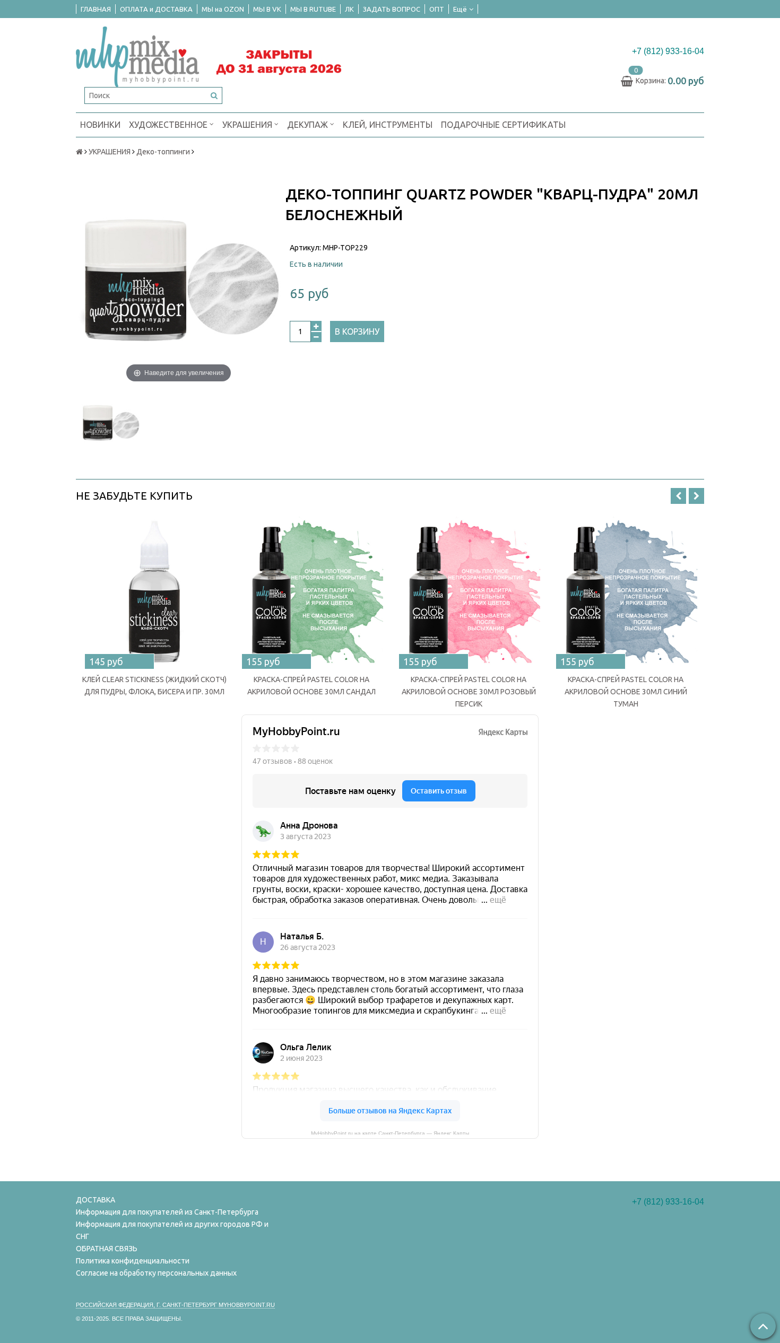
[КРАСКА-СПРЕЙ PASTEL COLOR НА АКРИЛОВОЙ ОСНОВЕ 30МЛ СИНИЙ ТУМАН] (625, 591)
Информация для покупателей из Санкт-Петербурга (167, 1212)
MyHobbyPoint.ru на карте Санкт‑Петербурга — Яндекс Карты (390, 1132)
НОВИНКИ (100, 124)
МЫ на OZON (223, 9)
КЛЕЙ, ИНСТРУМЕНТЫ (387, 124)
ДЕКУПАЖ (308, 124)
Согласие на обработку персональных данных (156, 1273)
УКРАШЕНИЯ (248, 124)
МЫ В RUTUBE (313, 9)
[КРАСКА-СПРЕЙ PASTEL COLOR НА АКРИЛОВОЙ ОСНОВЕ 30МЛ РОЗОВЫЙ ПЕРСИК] (468, 591)
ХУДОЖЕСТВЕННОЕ (169, 124)
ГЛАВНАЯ (96, 9)
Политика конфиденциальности (132, 1261)
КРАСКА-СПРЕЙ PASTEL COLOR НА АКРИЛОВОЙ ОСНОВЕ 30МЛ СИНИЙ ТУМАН (626, 691)
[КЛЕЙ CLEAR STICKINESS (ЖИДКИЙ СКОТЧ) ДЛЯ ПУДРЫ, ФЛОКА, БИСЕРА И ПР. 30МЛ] (154, 591)
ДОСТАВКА (95, 1200)
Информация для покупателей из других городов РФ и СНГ (172, 1230)
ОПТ (436, 9)
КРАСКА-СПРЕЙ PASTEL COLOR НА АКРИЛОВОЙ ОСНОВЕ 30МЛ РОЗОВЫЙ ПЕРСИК (469, 691)
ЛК (349, 9)
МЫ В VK (267, 9)
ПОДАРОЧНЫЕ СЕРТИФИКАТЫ (503, 124)
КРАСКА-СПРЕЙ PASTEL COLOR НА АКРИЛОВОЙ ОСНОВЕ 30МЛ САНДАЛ (311, 685)
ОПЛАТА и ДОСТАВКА (156, 9)
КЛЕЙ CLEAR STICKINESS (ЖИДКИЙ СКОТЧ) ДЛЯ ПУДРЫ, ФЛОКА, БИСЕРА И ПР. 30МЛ (154, 685)
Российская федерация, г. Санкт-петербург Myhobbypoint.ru (175, 1305)
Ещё (460, 9)
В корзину (357, 331)
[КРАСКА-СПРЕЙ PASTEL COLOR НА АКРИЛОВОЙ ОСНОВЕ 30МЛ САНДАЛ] (311, 591)
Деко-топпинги (163, 151)
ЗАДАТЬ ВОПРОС (391, 9)
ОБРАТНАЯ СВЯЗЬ (106, 1248)
